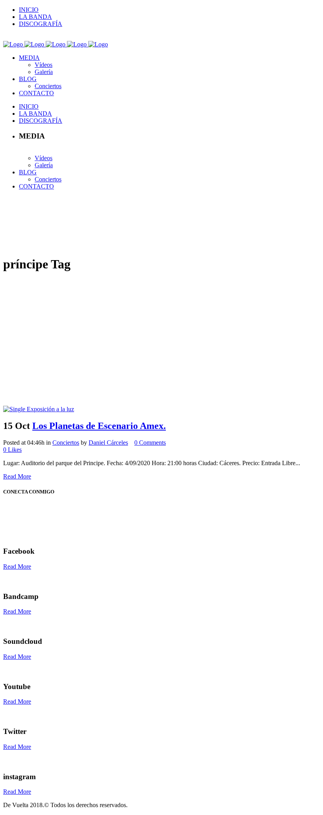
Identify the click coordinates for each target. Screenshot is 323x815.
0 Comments (150, 442)
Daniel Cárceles (108, 442)
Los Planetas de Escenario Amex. (99, 426)
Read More (17, 476)
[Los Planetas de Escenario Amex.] (38, 409)
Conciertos (65, 442)
